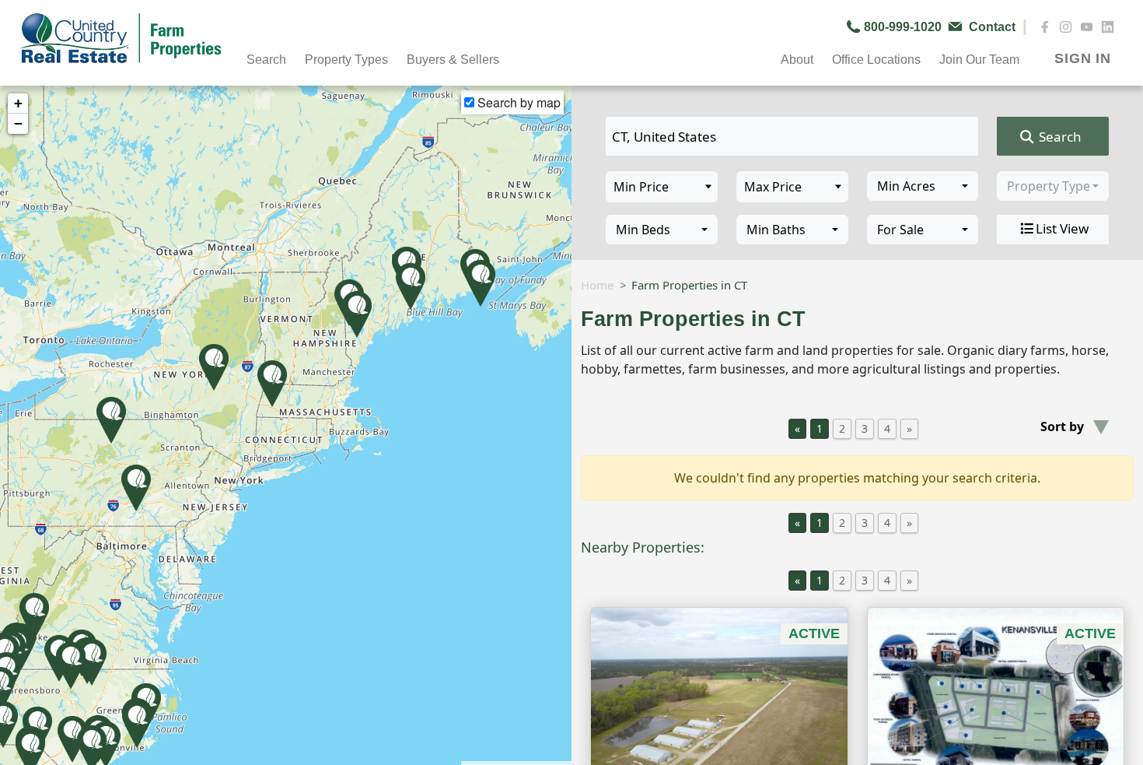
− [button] (18, 123)
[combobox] (923, 186)
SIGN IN (1082, 58)
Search (1059, 137)
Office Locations (876, 59)
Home (597, 285)
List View (1062, 228)
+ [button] (18, 103)
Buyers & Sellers (453, 59)
